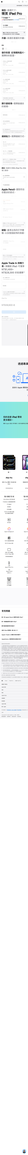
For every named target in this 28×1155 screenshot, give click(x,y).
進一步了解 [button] (16, 20)
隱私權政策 (4, 716)
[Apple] (2, 680)
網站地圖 (19, 716)
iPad (6, 680)
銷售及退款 (14, 716)
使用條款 (8, 716)
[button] (19, 2)
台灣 (2, 712)
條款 (20, 658)
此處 (26, 653)
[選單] (26, 2)
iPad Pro (9, 478)
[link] (24, 1151)
